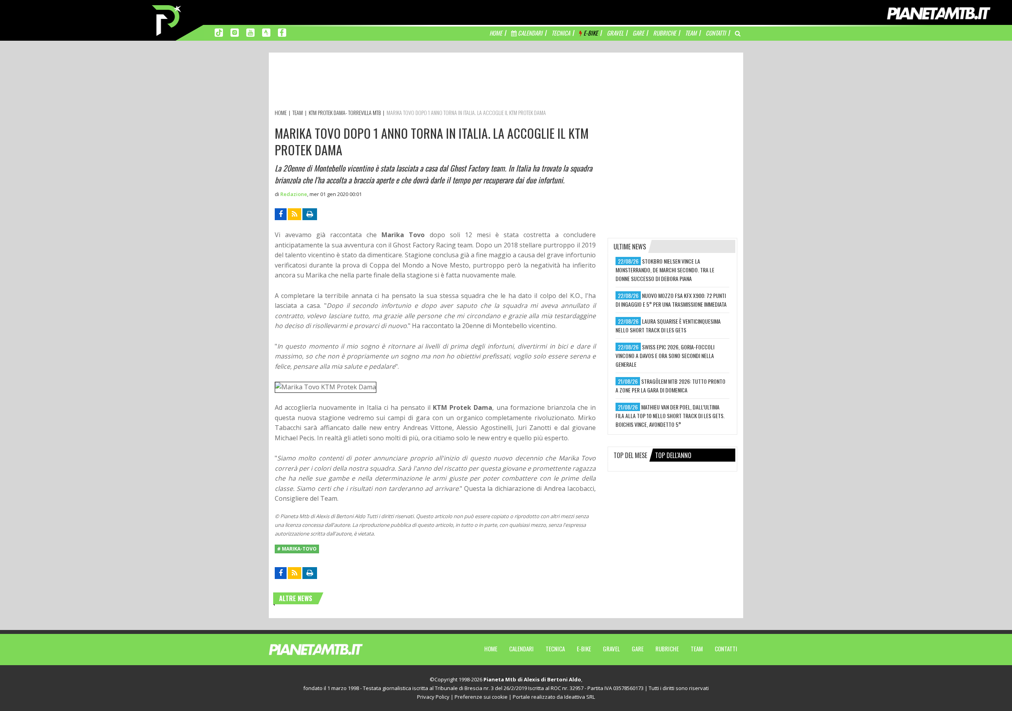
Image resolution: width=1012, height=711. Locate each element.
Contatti (726, 648)
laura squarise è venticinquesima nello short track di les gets (668, 325)
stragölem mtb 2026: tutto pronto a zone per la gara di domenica (670, 385)
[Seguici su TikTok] (218, 32)
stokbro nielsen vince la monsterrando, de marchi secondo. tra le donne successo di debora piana (665, 270)
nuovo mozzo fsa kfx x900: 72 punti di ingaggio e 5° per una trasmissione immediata (671, 299)
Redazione (293, 194)
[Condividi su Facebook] (281, 214)
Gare (638, 648)
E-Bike (584, 648)
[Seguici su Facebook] (282, 32)
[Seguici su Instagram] (234, 32)
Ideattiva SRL (579, 696)
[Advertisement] (419, 82)
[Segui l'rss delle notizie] (294, 214)
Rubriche (667, 648)
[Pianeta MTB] (330, 649)
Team (697, 648)
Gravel (611, 648)
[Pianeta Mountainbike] (167, 19)
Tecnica (555, 648)
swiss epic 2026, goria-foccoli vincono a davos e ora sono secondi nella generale (665, 355)
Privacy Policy (433, 696)
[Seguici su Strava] (266, 32)
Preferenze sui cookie (481, 696)
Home (490, 648)
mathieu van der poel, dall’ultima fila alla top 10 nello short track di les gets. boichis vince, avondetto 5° (670, 415)
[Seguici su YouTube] (250, 32)
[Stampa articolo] (309, 214)
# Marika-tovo (297, 548)
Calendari (521, 648)
